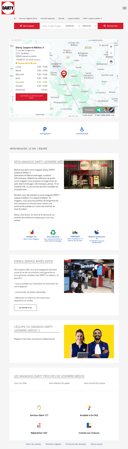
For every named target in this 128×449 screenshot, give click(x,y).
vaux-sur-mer (20, 383)
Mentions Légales (53, 444)
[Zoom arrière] (111, 53)
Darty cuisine (96, 444)
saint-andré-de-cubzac (94, 383)
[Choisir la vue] (111, 62)
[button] (124, 8)
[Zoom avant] (111, 47)
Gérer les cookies (33, 444)
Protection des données (76, 444)
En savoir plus (25, 308)
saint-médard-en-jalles (59, 383)
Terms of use (87, 115)
